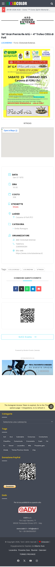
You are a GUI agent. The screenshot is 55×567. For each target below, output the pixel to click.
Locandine (13, 550)
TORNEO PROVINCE (27, 554)
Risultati (34, 550)
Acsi (11, 436)
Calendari (42, 550)
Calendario (20, 436)
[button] (27, 367)
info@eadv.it (33, 528)
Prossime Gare (24, 550)
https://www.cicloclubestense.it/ (29, 253)
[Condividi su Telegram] (33, 288)
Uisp (34, 449)
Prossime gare (40, 445)
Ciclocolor (45, 541)
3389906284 (21, 246)
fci (4, 445)
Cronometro (30, 441)
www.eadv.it (22, 528)
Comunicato (18, 441)
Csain (40, 441)
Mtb (29, 445)
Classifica (6, 441)
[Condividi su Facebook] (15, 288)
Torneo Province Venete (20, 449)
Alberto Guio (39, 545)
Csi (47, 441)
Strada (39, 269)
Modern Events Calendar (32, 350)
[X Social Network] (21, 288)
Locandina (27, 269)
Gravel (11, 445)
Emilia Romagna (21, 228)
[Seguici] (51, 406)
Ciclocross (12, 269)
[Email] (38, 288)
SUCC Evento (25, 336)
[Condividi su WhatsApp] (27, 288)
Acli (4, 436)
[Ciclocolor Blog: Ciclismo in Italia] (16, 3)
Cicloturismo (43, 436)
